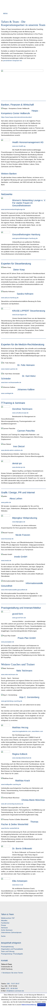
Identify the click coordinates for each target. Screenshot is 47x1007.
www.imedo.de (6, 560)
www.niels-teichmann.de (9, 674)
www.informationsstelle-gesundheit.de (14, 590)
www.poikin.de (6, 502)
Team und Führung (7, 951)
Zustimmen (41, 1004)
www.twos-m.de (17, 885)
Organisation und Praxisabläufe (12, 949)
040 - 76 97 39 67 (13, 983)
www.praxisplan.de (7, 642)
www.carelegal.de (7, 393)
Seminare (4, 928)
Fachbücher (5, 923)
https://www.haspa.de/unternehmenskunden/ (16, 117)
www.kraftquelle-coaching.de (11, 784)
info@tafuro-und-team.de (15, 991)
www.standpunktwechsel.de (21, 758)
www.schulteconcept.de (20, 413)
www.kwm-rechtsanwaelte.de (11, 382)
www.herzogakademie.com (21, 731)
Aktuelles (4, 920)
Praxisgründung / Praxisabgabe (12, 954)
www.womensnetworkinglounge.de (13, 209)
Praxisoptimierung (7, 946)
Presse (3, 925)
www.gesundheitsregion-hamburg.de (25, 238)
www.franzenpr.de (7, 539)
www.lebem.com (37, 731)
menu (5, 13)
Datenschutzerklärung (29, 1004)
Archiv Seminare (6, 930)
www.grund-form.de (19, 618)
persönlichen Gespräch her (12, 60)
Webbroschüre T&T (8, 918)
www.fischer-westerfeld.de (10, 828)
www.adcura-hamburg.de (9, 297)
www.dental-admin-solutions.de (12, 450)
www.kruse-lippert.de (19, 314)
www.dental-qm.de (18, 467)
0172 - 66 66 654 (12, 988)
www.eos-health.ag (18, 146)
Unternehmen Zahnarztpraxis (11, 932)
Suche (3, 936)
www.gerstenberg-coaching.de (11, 701)
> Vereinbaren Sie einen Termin (12, 973)
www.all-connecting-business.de (12, 804)
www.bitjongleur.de (18, 522)
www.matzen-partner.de (9, 369)
